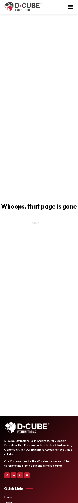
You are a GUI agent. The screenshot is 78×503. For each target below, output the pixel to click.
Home (8, 496)
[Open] (70, 6)
